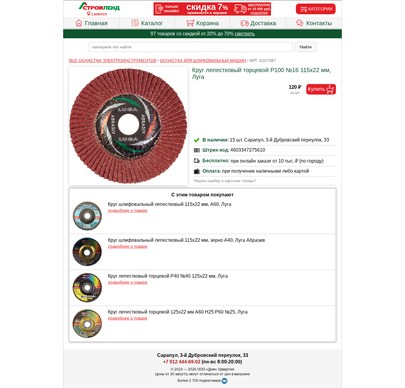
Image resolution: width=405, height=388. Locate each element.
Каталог (152, 23)
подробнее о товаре (127, 210)
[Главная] (99, 6)
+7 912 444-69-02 (181, 361)
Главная (96, 23)
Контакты (319, 23)
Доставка (263, 23)
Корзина (207, 23)
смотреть (245, 33)
